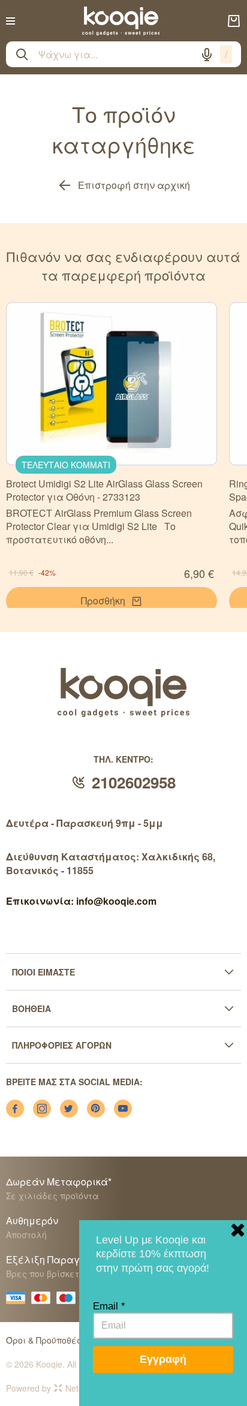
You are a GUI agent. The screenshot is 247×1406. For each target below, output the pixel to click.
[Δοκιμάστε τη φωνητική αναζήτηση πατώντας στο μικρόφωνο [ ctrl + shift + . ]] (207, 54)
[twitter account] (69, 1109)
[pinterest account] (96, 1109)
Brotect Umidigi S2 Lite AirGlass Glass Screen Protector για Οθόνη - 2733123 (104, 490)
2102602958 (134, 782)
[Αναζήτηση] (22, 54)
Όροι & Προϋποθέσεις (50, 1340)
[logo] (121, 21)
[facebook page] (15, 1109)
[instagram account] (42, 1109)
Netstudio (83, 1388)
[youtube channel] (123, 1109)
